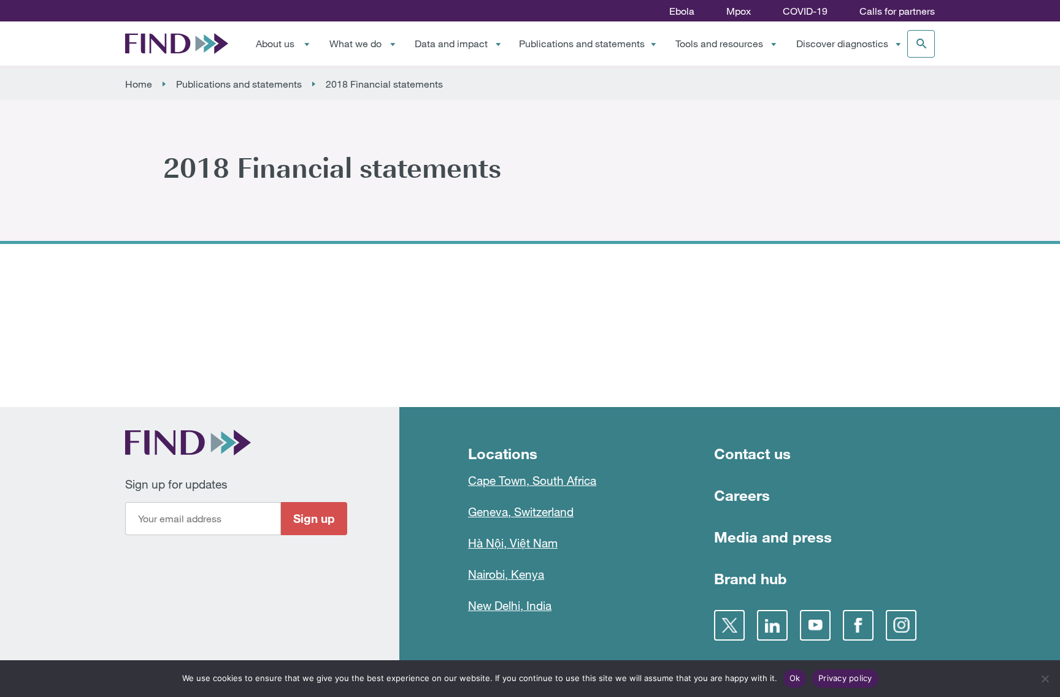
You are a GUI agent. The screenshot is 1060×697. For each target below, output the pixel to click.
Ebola (681, 11)
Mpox (738, 11)
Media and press (773, 537)
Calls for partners (897, 11)
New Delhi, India (509, 605)
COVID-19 (805, 11)
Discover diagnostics (842, 43)
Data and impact (451, 43)
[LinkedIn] (772, 625)
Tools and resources (719, 43)
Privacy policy (845, 678)
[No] (1045, 678)
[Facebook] (858, 625)
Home (138, 84)
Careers (742, 495)
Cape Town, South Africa (532, 480)
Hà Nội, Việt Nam (513, 543)
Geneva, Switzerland (521, 512)
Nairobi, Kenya (506, 574)
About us (275, 43)
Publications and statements (582, 43)
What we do (355, 43)
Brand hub (750, 578)
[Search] (921, 44)
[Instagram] (901, 625)
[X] (729, 625)
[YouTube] (815, 625)
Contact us (752, 453)
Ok (795, 678)
